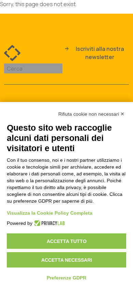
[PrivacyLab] (47, 223)
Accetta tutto (67, 241)
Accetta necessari (66, 260)
